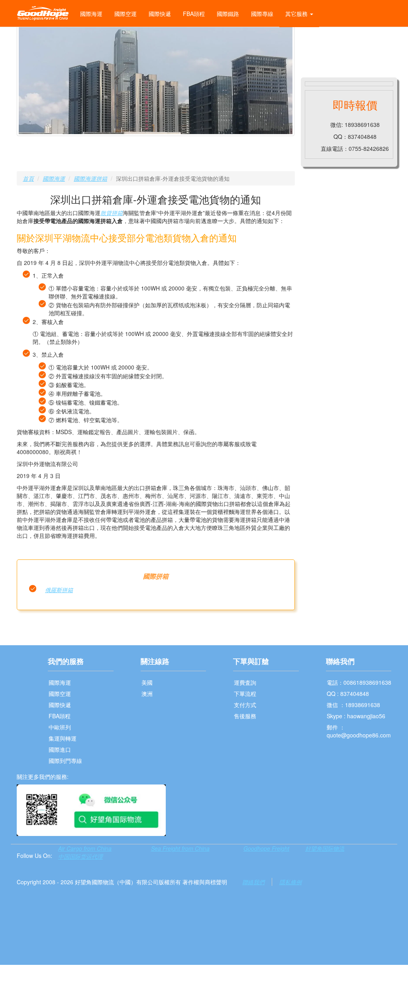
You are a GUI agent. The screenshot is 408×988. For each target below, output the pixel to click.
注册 (385, 41)
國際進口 (60, 749)
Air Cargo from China (85, 848)
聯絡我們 (253, 882)
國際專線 (262, 14)
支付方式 (245, 705)
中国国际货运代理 (80, 856)
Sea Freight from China (180, 848)
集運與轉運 (62, 738)
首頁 (28, 178)
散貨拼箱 (111, 213)
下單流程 (245, 694)
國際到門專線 (65, 761)
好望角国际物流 (324, 848)
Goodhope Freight (266, 848)
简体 (339, 41)
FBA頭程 (194, 14)
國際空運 (125, 14)
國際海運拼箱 (90, 178)
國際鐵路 (228, 14)
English (313, 41)
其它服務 (297, 14)
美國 (147, 682)
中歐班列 (60, 727)
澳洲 (147, 694)
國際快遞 (160, 14)
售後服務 (245, 716)
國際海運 (91, 14)
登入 (362, 41)
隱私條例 (290, 882)
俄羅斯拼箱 (59, 590)
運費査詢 (245, 682)
